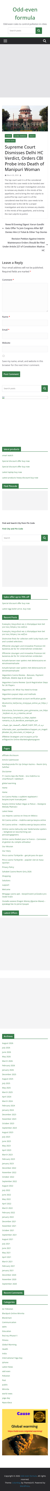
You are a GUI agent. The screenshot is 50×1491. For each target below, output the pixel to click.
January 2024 (8, 1110)
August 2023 (7, 1132)
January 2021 (8, 1270)
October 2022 (8, 1177)
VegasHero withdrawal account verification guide (24, 698)
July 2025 (6, 1083)
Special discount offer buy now (16, 461)
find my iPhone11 (10, 1335)
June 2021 (6, 1248)
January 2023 (8, 1163)
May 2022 (6, 1199)
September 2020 (9, 1284)
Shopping (6, 876)
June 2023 (6, 1141)
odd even (6, 1371)
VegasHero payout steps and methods (19, 694)
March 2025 (7, 1092)
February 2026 (8, 1065)
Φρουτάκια (7, 1402)
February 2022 (8, 1212)
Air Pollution (7, 1309)
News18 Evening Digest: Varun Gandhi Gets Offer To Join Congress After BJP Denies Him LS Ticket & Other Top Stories (26, 228)
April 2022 (6, 1203)
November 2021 (9, 1226)
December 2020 (9, 1275)
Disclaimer (7, 771)
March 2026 (7, 1061)
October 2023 (8, 1123)
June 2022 (6, 1194)
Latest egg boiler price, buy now (16, 608)
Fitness (8, 136)
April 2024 (6, 1096)
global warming (9, 783)
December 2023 (9, 1114)
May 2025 (6, 1087)
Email (5, 329)
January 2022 (8, 1217)
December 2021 (9, 1221)
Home (4, 787)
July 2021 (6, 1243)
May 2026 (6, 1056)
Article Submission (10, 759)
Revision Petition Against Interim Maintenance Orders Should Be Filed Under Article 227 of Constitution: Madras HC (24, 244)
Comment (8, 279)
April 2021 (6, 1257)
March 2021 (7, 1261)
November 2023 (9, 1119)
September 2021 (9, 1234)
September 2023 (9, 1128)
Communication (9, 1322)
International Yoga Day (12, 1358)
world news (7, 1393)
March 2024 (7, 1101)
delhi (4, 1326)
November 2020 (9, 1279)
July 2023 (6, 1136)
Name (6, 316)
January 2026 (8, 1070)
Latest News (10, 141)
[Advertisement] (25, 71)
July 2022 (6, 1190)
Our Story (6, 851)
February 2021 (8, 1266)
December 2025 (9, 1074)
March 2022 (7, 1208)
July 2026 (6, 1047)
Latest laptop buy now (12, 472)
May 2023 (6, 1145)
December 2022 (9, 1168)
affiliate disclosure (10, 755)
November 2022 (9, 1172)
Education (6, 1331)
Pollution (6, 1375)
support (5, 885)
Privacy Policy (8, 867)
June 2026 (6, 1052)
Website (6, 342)
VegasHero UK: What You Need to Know (19, 689)
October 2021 (8, 1230)
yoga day (6, 1398)
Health (32, 136)
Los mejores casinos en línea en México (19, 815)
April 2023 (6, 1150)
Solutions (6, 880)
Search (39, 30)
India (4, 1353)
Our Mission (7, 846)
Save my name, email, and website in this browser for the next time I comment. (22, 363)
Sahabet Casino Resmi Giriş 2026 (16, 871)
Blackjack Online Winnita (13, 1313)
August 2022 (7, 1185)
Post (4, 1380)
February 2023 (8, 1159)
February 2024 (8, 1105)
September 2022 (9, 1181)
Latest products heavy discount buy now (20, 477)
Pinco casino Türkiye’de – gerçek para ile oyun (22, 855)
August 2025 (7, 1079)
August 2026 (7, 1043)
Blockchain (7, 1318)
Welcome (6, 889)
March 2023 (7, 1154)
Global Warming (20, 136)
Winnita (5, 1389)
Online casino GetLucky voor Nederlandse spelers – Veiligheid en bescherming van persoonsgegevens (24, 832)
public (5, 1384)
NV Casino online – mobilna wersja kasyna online (24, 820)
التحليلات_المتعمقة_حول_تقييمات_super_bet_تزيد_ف (23, 725)
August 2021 (7, 1239)
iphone (5, 1362)
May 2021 (6, 1252)
